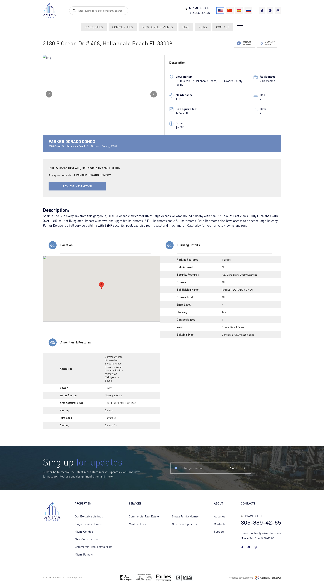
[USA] (220, 10)
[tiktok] (262, 10)
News (202, 27)
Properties (94, 27)
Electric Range (113, 363)
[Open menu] (240, 27)
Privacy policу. (74, 577)
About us (219, 516)
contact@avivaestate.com (265, 533)
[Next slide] (153, 94)
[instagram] (278, 10)
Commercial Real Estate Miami (94, 547)
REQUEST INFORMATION (77, 186)
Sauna (108, 380)
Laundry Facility (114, 370)
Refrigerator (112, 377)
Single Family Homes (88, 524)
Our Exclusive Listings (89, 516)
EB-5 (185, 27)
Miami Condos (84, 531)
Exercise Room (113, 367)
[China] (230, 10)
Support (219, 531)
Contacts (219, 524)
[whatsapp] (270, 10)
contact (222, 27)
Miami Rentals (84, 554)
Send (233, 468)
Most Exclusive (138, 524)
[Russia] (248, 10)
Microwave (111, 373)
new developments (157, 27)
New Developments (184, 524)
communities (122, 27)
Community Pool (114, 356)
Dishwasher (111, 360)
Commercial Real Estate (144, 516)
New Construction (86, 539)
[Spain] (239, 10)
